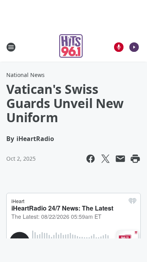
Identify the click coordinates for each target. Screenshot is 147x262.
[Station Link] (71, 47)
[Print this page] (135, 158)
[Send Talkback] (118, 47)
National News (25, 75)
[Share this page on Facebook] (90, 158)
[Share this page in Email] (120, 158)
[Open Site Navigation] (11, 47)
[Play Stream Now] (134, 47)
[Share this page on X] (105, 158)
